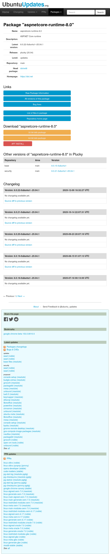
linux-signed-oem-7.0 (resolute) (18, 491)
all (9, 448)
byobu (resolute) (11, 425)
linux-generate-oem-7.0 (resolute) (19, 494)
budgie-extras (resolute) (14, 379)
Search (100, 12)
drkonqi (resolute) (12, 399)
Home (5, 12)
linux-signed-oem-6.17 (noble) (17, 514)
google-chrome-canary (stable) (18, 488)
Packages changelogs (17, 346)
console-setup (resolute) (15, 377)
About (36, 306)
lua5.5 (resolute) (11, 394)
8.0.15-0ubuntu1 (58, 165)
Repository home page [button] (37, 118)
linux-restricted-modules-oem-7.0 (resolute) (23, 502)
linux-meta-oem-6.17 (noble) (17, 516)
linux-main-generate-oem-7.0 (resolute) (21, 499)
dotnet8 (23, 68)
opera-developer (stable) (15, 468)
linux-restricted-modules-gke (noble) (20, 533)
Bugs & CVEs (13, 349)
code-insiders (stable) (13, 471)
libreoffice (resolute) (13, 402)
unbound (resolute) (12, 391)
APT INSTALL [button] (18, 143)
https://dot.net (26, 76)
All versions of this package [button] (37, 98)
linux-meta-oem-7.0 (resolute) (17, 505)
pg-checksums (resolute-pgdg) (17, 476)
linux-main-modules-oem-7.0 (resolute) (21, 508)
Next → (21, 296)
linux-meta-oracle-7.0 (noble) (17, 528)
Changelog (18, 11)
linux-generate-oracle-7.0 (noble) (19, 531)
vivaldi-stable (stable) (13, 545)
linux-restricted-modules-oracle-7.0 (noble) (23, 522)
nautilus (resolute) (12, 434)
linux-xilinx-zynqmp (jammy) (16, 465)
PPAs (44, 11)
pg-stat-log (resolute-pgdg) (16, 474)
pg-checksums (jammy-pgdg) (17, 485)
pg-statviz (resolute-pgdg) (15, 479)
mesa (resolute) (11, 388)
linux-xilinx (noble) (12, 462)
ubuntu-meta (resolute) (14, 414)
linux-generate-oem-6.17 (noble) (18, 519)
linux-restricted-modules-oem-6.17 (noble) (23, 511)
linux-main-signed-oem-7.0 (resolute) (20, 496)
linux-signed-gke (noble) (14, 536)
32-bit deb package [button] (37, 132)
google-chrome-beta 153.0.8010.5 (19, 333)
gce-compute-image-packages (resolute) (22, 431)
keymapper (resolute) (13, 397)
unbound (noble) (11, 445)
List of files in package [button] (37, 112)
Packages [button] (55, 11)
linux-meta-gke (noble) (14, 539)
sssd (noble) (9, 355)
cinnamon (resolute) (13, 408)
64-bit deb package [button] (37, 138)
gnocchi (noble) (11, 439)
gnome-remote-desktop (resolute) (19, 428)
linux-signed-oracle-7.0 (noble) (17, 525)
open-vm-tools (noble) (14, 442)
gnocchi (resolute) (12, 382)
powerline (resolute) (13, 405)
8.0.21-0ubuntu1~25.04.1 (62, 170)
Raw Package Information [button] (37, 93)
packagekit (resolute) (13, 385)
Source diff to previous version (18, 200)
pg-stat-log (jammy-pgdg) (15, 482)
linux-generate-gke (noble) (16, 542)
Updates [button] (32, 11)
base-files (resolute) (13, 361)
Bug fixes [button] (37, 104)
